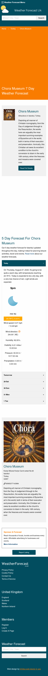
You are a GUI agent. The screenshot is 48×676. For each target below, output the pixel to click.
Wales (4, 603)
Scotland (5, 600)
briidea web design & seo (30, 669)
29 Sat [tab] (6, 381)
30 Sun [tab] (6, 388)
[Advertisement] (24, 60)
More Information (11, 544)
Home (4, 28)
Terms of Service (8, 579)
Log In (4, 627)
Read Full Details (26, 168)
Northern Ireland (8, 606)
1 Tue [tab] (6, 401)
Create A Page (8, 630)
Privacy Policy (8, 570)
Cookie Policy (7, 572)
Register (5, 624)
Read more (29, 253)
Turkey (13, 28)
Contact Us (6, 576)
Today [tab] (6, 263)
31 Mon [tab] (7, 394)
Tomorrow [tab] (8, 375)
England (5, 597)
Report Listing (24, 552)
